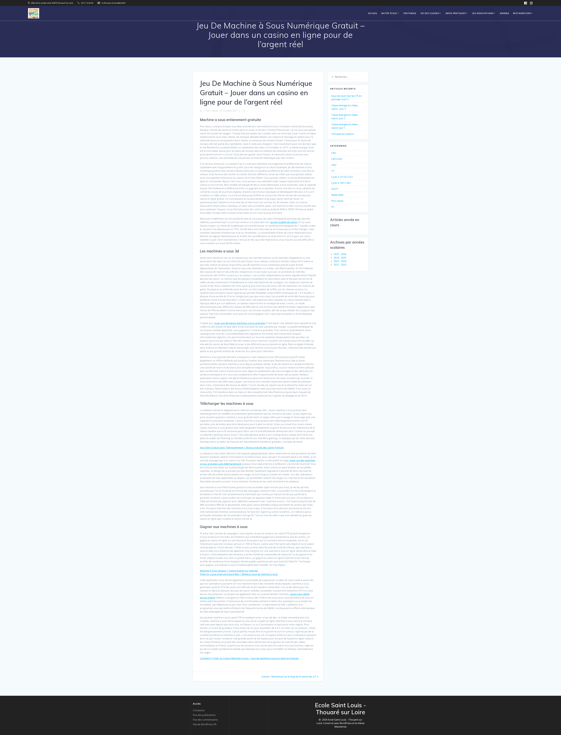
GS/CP (334, 189)
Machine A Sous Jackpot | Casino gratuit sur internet (229, 570)
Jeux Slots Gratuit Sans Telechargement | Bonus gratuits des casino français (242, 447)
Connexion (199, 710)
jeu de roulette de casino (283, 222)
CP (332, 171)
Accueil (372, 13)
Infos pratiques (456, 13)
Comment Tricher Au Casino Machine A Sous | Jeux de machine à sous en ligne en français (249, 658)
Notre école (389, 13)
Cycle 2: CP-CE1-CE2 (342, 177)
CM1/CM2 (336, 159)
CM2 (333, 165)
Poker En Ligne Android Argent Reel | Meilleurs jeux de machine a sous (239, 574)
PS (332, 206)
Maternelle (337, 194)
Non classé (337, 200)
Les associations (482, 13)
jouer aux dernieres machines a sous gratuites (239, 323)
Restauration (522, 13)
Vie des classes (429, 13)
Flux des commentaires (205, 719)
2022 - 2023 (340, 264)
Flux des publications (204, 715)
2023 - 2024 (340, 261)
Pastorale (410, 13)
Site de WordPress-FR (204, 724)
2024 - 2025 (340, 257)
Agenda (504, 13)
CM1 (333, 153)
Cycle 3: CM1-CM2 (341, 183)
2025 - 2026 (340, 254)
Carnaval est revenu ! (342, 133)
